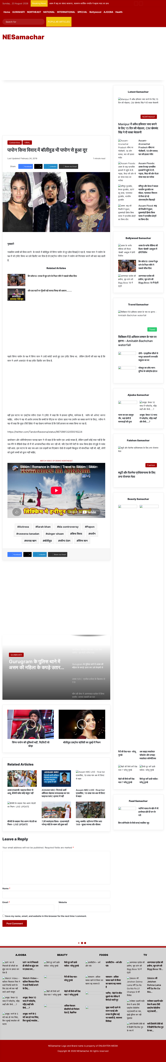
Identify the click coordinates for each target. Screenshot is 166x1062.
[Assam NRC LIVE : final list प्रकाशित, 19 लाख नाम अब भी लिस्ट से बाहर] (90, 778)
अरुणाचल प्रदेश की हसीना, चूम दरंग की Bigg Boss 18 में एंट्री (148, 279)
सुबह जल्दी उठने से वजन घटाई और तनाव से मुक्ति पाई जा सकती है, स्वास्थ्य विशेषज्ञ (114, 1014)
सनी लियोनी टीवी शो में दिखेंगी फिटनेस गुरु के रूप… (155, 1027)
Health (119, 12)
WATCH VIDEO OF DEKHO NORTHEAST (56, 461)
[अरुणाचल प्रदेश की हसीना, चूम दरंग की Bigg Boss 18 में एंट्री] (127, 281)
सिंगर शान (83, 540)
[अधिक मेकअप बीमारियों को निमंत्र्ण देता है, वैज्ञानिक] (53, 1010)
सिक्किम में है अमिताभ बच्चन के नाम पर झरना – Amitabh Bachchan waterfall (137, 341)
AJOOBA (108, 12)
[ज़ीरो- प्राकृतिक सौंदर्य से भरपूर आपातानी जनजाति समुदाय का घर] (127, 358)
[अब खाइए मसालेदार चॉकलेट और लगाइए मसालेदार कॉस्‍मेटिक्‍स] (149, 626)
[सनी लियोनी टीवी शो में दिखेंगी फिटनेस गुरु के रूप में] (136, 1028)
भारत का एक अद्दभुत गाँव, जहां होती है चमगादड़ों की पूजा (126, 418)
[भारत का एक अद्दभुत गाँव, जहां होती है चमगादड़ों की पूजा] (127, 406)
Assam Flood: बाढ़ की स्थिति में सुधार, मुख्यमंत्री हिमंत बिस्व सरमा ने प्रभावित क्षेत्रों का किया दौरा (147, 212)
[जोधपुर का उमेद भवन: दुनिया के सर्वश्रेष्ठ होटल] (127, 372)
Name (6, 888)
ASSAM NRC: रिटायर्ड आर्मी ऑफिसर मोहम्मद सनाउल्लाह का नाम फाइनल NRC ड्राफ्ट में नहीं (55, 793)
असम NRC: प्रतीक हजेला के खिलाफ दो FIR (34, 664)
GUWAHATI (18, 12)
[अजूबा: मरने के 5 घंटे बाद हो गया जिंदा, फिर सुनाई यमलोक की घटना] (11, 1019)
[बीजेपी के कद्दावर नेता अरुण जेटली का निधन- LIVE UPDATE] (22, 810)
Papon (91, 526)
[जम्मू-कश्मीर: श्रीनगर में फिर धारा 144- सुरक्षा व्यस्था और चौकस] (90, 810)
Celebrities (14, 142)
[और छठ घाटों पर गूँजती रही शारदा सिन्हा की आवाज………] (16, 295)
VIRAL (27, 142)
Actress (24, 526)
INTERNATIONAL (66, 12)
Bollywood (95, 12)
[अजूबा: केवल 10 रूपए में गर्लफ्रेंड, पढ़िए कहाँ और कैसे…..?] (149, 406)
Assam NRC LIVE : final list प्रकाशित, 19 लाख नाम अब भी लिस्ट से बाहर (90, 793)
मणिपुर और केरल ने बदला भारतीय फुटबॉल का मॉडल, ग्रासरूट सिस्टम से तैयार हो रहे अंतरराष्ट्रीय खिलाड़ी (148, 193)
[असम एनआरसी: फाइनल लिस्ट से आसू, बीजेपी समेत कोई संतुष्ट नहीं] (22, 778)
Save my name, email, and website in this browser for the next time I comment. (46, 916)
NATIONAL (49, 12)
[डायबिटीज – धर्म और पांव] (94, 967)
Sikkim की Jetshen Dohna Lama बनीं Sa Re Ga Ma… (154, 985)
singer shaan (55, 533)
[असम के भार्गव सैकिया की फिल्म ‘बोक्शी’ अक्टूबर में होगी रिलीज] (127, 251)
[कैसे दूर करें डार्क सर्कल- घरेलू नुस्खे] (149, 770)
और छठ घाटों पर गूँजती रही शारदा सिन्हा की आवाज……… (50, 290)
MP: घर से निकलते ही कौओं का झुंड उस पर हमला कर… (30, 965)
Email (6, 902)
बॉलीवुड (48, 540)
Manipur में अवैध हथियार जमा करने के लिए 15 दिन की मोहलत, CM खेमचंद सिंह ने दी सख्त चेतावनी (138, 128)
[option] (56, 667)
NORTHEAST (34, 12)
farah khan (44, 526)
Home (7, 12)
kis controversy (68, 526)
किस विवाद (77, 533)
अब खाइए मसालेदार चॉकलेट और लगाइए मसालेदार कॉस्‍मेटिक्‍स (148, 755)
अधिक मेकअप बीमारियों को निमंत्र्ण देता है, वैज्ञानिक (71, 1009)
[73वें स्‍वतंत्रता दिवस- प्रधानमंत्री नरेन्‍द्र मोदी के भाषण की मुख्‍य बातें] (56, 810)
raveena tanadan (28, 533)
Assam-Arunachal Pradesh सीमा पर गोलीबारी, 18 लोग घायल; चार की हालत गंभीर (148, 147)
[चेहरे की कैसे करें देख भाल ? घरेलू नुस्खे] (127, 770)
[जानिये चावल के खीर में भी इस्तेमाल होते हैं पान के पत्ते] (127, 813)
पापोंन (92, 533)
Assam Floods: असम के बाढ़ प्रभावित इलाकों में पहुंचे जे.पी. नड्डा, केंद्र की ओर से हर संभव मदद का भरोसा (148, 170)
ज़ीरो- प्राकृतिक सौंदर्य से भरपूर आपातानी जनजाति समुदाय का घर (148, 356)
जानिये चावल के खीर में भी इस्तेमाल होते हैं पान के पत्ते (148, 812)
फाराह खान (31, 540)
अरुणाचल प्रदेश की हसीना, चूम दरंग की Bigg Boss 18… (155, 965)
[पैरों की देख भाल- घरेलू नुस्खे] (127, 626)
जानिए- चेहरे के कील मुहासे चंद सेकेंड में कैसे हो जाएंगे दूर (114, 996)
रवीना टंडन (65, 540)
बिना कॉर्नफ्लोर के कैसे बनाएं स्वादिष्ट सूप (133, 822)
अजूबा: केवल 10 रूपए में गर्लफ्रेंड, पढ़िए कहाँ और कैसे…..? (148, 418)
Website (63, 902)
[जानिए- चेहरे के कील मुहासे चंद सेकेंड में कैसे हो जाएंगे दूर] (94, 997)
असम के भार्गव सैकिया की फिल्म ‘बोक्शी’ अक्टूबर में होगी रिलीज (72, 3)
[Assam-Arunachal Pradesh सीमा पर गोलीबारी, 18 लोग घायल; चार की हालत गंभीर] (127, 149)
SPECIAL (82, 12)
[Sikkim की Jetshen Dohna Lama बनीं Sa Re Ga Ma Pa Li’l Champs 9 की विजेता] (136, 987)
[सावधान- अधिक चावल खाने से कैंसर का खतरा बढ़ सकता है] (94, 981)
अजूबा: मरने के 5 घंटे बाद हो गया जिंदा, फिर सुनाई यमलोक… (31, 1017)
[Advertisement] (112, 53)
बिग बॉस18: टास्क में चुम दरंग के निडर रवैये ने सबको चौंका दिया (52, 276)
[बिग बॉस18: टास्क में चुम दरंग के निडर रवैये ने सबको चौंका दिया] (16, 280)
